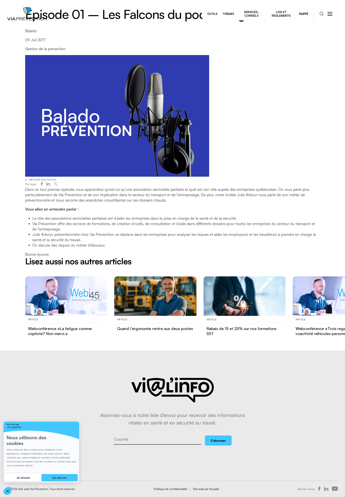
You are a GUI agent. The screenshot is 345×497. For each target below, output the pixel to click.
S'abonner (218, 440)
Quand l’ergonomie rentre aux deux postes (155, 328)
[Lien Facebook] (319, 489)
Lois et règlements (281, 13)
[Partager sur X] (56, 184)
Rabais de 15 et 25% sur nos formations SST (241, 331)
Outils (212, 14)
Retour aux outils (42, 179)
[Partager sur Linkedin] (48, 184)
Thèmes (228, 14)
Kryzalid (214, 489)
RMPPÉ (303, 14)
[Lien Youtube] (335, 489)
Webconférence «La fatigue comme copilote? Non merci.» (60, 331)
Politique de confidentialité (170, 489)
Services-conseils (251, 13)
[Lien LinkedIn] (326, 489)
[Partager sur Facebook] (42, 184)
